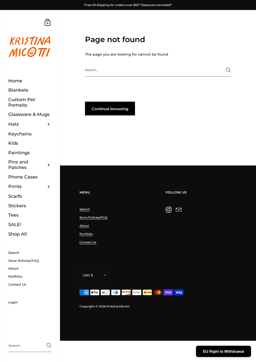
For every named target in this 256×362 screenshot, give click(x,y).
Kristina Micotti (118, 306)
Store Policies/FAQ (94, 217)
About (84, 226)
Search (85, 209)
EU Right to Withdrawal (223, 351)
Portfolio (86, 234)
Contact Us (88, 242)
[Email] (179, 210)
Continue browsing (110, 108)
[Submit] (228, 70)
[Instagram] (169, 210)
